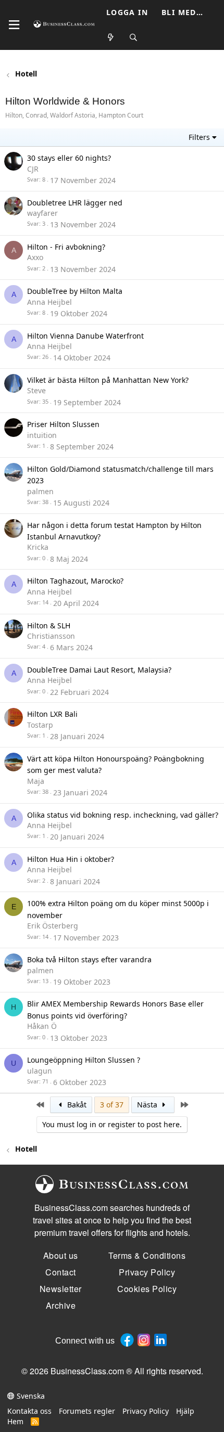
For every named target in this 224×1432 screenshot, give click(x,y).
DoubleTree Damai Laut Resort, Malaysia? (99, 670)
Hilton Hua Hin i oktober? (70, 859)
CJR (33, 169)
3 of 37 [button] (111, 1105)
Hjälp (185, 1411)
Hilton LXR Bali (52, 714)
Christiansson (51, 636)
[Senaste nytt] (110, 37)
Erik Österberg (52, 926)
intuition (42, 435)
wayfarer (42, 213)
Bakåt (75, 1105)
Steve (36, 390)
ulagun (39, 1071)
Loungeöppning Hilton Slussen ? (83, 1060)
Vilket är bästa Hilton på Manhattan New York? (108, 380)
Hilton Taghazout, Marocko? (75, 581)
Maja (35, 781)
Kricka (37, 547)
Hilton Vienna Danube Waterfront (85, 336)
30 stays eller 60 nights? (69, 158)
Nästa (148, 1105)
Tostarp (40, 725)
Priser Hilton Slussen (63, 424)
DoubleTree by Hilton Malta (74, 291)
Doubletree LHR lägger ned (74, 203)
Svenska (30, 1396)
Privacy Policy (145, 1411)
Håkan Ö (42, 1026)
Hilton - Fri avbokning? (66, 247)
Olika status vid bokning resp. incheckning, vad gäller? (122, 815)
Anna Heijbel (49, 302)
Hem (15, 1421)
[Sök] (133, 37)
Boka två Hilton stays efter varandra (89, 959)
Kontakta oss (29, 1411)
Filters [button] (199, 137)
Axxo (35, 257)
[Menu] (14, 24)
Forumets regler (87, 1411)
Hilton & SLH (48, 625)
